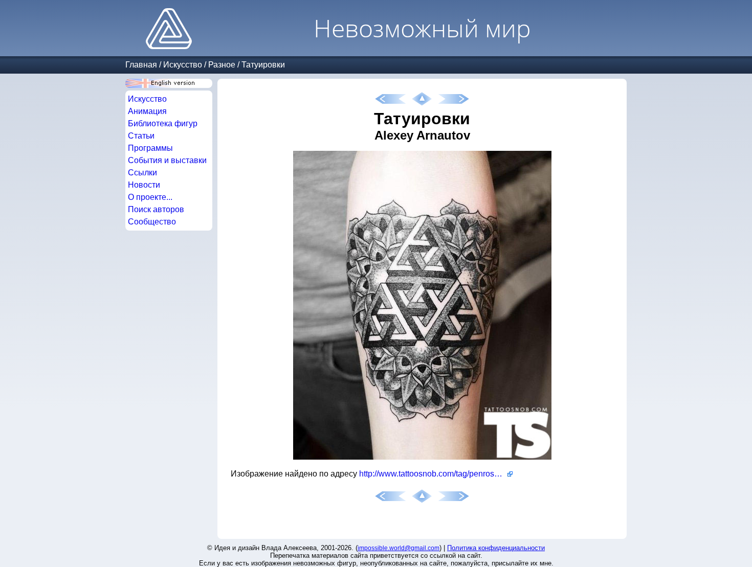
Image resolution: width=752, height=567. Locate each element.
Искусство (182, 64)
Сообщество (152, 221)
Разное (221, 64)
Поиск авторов (156, 209)
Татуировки (263, 64)
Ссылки (142, 172)
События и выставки (167, 160)
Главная (141, 64)
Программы (150, 148)
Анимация (147, 111)
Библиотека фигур (162, 123)
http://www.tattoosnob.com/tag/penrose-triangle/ (436, 473)
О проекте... (150, 197)
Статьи (141, 135)
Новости (144, 184)
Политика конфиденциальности (496, 548)
